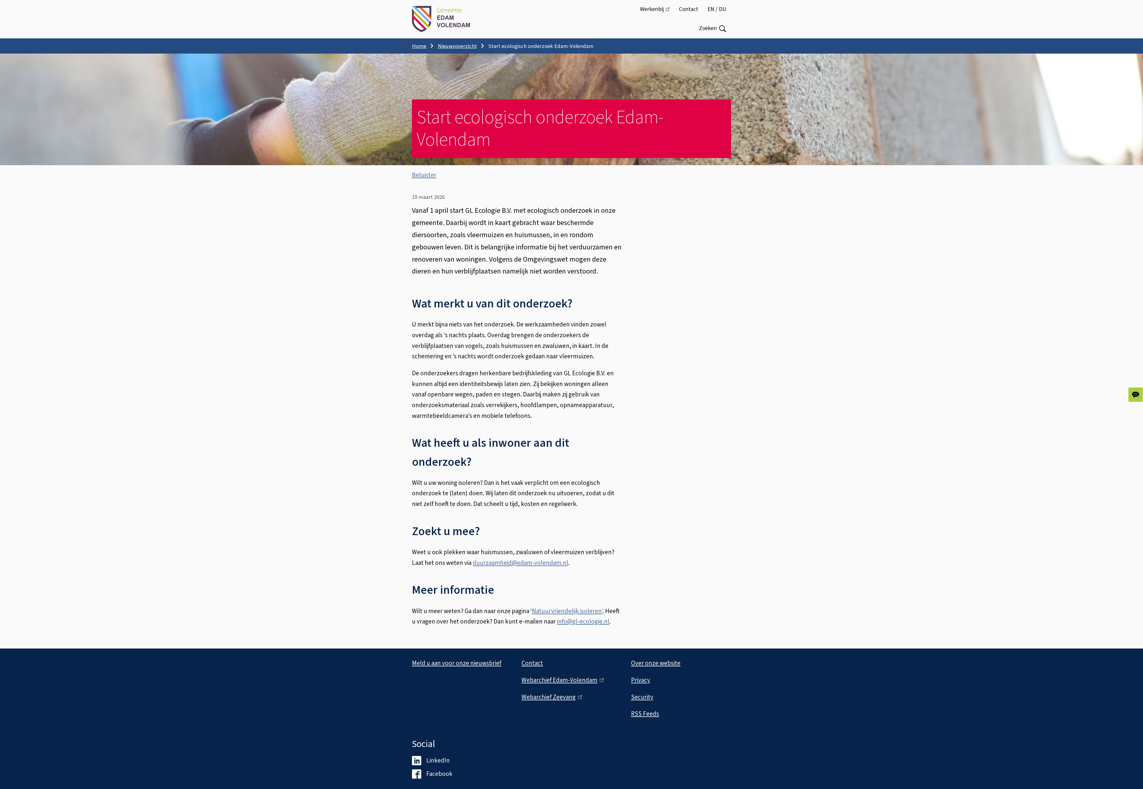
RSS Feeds (645, 713)
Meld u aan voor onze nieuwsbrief (456, 663)
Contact (688, 9)
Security (642, 697)
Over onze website (655, 663)
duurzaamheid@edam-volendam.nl (520, 562)
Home (419, 46)
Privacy (640, 680)
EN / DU (717, 9)
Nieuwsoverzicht (457, 46)
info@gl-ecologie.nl (583, 621)
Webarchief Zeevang (550, 697)
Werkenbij (657, 12)
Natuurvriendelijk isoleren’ (567, 611)
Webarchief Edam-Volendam (561, 680)
